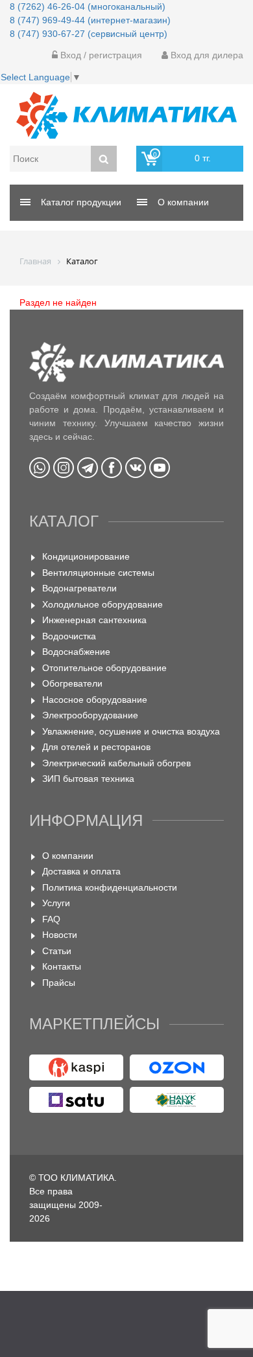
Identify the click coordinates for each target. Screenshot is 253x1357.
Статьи (56, 951)
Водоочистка (69, 636)
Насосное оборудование (94, 699)
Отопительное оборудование (104, 668)
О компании (67, 855)
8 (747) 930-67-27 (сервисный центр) (88, 34)
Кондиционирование (86, 556)
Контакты (61, 966)
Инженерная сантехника (94, 620)
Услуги (56, 903)
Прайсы (58, 982)
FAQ (51, 919)
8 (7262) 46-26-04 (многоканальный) (87, 6)
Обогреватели (72, 683)
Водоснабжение (76, 651)
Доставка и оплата (81, 871)
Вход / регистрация (100, 55)
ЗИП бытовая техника (88, 778)
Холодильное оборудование (102, 604)
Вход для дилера (205, 55)
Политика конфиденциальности (109, 887)
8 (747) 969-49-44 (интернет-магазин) (90, 20)
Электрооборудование (90, 715)
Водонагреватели (79, 588)
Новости (59, 934)
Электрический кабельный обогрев (116, 763)
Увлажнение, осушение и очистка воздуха (131, 731)
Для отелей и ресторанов (96, 747)
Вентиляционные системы (98, 572)
